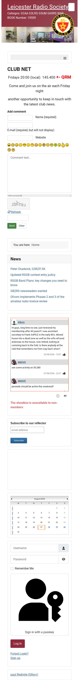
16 (64, 518)
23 (64, 522)
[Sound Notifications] (65, 395)
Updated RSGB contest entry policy (32, 275)
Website (40, 137)
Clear (22, 225)
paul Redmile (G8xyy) (24, 674)
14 (49, 518)
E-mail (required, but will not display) (30, 130)
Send (12, 225)
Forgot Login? (19, 653)
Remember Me (24, 568)
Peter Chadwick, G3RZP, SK (27, 269)
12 (34, 518)
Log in (18, 643)
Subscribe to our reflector (28, 423)
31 (18, 532)
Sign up (15, 658)
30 (64, 527)
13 (41, 518)
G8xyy (21, 322)
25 (26, 527)
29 (57, 527)
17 (18, 522)
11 (26, 518)
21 (49, 522)
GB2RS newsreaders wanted (28, 291)
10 (18, 518)
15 (57, 518)
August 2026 (39, 499)
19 (34, 522)
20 (41, 522)
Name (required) (45, 117)
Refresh (16, 212)
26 (34, 527)
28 (49, 527)
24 (18, 527)
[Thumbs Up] (64, 354)
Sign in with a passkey (39, 632)
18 (26, 522)
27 (41, 527)
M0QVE (22, 362)
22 (57, 522)
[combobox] (71, 7)
